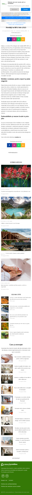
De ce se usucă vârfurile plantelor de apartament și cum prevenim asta (19, 315)
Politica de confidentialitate (9, 484)
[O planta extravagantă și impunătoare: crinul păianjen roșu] (16, 176)
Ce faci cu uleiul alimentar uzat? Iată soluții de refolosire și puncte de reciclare (20, 298)
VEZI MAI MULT (16, 458)
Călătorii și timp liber (6, 221)
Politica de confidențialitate (16, 24)
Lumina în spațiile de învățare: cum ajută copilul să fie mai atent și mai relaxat (22, 368)
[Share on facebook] (9, 39)
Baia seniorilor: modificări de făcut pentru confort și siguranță (13, 285)
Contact (11, 480)
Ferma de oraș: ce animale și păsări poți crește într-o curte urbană (20, 307)
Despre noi (4, 480)
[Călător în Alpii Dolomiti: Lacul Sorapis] (16, 208)
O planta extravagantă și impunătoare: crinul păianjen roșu (15, 191)
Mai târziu (18, 8)
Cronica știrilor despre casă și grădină (15, 253)
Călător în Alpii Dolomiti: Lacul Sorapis (10, 223)
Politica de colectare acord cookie (10, 486)
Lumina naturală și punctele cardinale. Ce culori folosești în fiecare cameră (22, 440)
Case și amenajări (21, 31)
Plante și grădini (5, 189)
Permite (27, 8)
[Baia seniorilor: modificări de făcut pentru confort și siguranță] (16, 270)
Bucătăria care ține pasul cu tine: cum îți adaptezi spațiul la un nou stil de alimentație (22, 430)
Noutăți (3, 254)
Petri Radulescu (16, 32)
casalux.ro (18, 137)
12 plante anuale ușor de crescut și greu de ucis (19, 324)
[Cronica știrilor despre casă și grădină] (16, 240)
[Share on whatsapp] (19, 39)
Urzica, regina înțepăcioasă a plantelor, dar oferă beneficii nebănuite (19, 333)
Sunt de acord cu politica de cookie (16, 17)
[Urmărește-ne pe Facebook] (2, 476)
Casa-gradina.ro (9, 464)
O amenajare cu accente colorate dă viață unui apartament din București (22, 399)
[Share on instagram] (14, 39)
